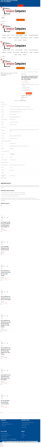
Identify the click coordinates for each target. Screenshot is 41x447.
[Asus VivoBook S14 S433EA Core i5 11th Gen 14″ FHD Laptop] (6, 284)
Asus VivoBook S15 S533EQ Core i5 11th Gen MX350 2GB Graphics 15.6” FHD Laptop (6, 351)
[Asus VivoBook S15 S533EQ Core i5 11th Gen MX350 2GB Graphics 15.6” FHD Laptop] (6, 335)
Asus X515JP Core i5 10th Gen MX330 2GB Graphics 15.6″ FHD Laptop (5, 377)
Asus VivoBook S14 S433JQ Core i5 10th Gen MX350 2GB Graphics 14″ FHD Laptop (6, 323)
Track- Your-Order (20, 19)
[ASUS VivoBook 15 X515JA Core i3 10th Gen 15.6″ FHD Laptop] (6, 258)
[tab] (17, 101)
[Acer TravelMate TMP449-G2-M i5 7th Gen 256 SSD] (6, 235)
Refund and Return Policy (26, 424)
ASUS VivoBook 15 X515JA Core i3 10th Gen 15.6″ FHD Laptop (5, 273)
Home (22, 72)
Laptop (25, 72)
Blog (23, 437)
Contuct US (20, 5)
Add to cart (29, 93)
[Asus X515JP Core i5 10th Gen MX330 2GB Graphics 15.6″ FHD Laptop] (6, 363)
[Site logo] (13, 10)
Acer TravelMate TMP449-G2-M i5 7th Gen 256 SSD (5, 248)
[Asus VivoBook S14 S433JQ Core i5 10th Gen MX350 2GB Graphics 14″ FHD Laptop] (6, 308)
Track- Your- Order (20, 33)
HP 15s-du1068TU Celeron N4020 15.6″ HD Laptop (5, 402)
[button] (2, 217)
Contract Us (24, 435)
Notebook (36, 72)
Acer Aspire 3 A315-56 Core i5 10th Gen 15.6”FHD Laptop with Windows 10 (5, 224)
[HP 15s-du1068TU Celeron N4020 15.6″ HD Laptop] (6, 388)
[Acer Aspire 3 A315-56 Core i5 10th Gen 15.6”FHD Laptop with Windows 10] (6, 210)
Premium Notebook (31, 72)
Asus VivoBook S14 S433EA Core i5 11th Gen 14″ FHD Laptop (6, 297)
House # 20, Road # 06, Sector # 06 (7, 424)
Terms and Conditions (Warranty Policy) (28, 422)
